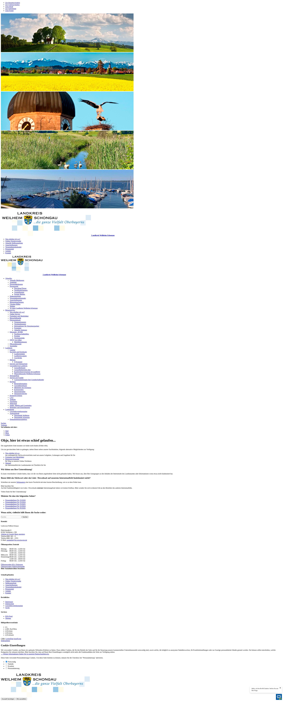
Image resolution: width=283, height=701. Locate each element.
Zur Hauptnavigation (12, 3)
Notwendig (12, 662)
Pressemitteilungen (16, 284)
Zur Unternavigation (12, 5)
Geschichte (18, 358)
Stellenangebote (15, 296)
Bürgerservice (10, 310)
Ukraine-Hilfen (15, 304)
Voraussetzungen (20, 322)
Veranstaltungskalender (13, 247)
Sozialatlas (13, 346)
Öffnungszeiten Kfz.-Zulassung (12, 564)
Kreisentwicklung (16, 396)
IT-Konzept (18, 362)
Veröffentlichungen (21, 290)
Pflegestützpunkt (15, 344)
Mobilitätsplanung (20, 342)
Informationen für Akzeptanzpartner (26, 326)
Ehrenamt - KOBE (16, 332)
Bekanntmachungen (17, 302)
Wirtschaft (13, 403)
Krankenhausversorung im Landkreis (27, 372)
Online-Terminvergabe (13, 241)
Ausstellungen (19, 292)
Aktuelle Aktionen (20, 330)
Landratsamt (9, 409)
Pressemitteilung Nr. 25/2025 (15, 504)
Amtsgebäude (14, 413)
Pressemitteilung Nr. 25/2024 (15, 502)
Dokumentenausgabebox (18, 419)
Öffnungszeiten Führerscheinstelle (13, 566)
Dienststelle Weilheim (21, 415)
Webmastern (20, 482)
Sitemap (8, 463)
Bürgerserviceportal (12, 459)
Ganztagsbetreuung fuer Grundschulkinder (29, 380)
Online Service (15, 314)
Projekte (17, 336)
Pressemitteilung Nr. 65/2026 (15, 508)
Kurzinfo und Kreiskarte (18, 352)
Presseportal (9, 249)
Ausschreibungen (11, 245)
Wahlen (12, 306)
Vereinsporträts (19, 338)
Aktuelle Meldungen (17, 280)
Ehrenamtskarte (15, 320)
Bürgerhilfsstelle (15, 318)
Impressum (9, 602)
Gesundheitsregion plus (22, 370)
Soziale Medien (19, 294)
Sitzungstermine (19, 392)
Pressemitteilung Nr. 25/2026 (15, 500)
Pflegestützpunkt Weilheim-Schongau (27, 374)
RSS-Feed (8, 616)
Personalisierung (13, 668)
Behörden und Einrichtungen (20, 407)
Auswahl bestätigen (8, 699)
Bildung (12, 360)
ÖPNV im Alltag (16, 340)
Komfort (11, 666)
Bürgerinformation (20, 384)
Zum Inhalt (9, 7)
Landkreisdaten (19, 354)
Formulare (17, 328)
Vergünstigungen (20, 324)
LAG (11, 398)
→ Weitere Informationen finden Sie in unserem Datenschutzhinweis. (25, 654)
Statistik (10, 664)
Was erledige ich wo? (12, 239)
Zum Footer (9, 11)
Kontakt (8, 253)
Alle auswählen (21, 699)
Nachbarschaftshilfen (21, 334)
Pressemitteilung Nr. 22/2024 (15, 506)
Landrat (12, 350)
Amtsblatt (13, 282)
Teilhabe (13, 399)
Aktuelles (8, 278)
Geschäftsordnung (20, 386)
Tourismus (13, 401)
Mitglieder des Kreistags (22, 388)
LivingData (9, 639)
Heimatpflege (14, 376)
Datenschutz (9, 604)
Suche (7, 608)
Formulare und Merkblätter (19, 316)
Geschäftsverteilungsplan (18, 411)
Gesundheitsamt (19, 368)
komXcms (17, 639)
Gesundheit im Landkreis (18, 366)
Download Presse (20, 288)
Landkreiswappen (20, 356)
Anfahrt (8, 251)
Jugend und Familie (16, 378)
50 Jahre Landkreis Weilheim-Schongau (24, 308)
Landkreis (8, 348)
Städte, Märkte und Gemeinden (21, 405)
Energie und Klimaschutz (18, 364)
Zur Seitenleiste (10, 9)
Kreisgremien (19, 390)
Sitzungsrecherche (20, 394)
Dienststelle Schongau (22, 417)
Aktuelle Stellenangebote (14, 243)
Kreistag (13, 382)
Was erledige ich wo (12, 453)
